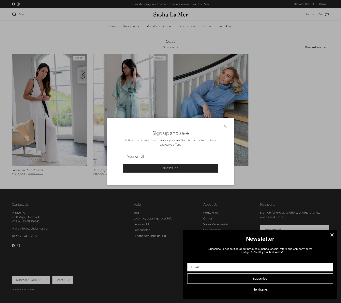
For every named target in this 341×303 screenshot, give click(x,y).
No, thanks (260, 289)
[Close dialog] (332, 234)
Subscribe (170, 168)
